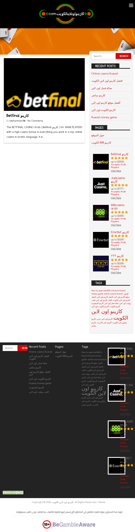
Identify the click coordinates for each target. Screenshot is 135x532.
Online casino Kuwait (104, 73)
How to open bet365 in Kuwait (105, 290)
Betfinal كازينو (18, 115)
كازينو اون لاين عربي (105, 319)
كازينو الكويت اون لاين (103, 110)
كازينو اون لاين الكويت (94, 390)
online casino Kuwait (113, 294)
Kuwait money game (104, 117)
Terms (101, 502)
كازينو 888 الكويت (101, 142)
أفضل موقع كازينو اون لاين (105, 102)
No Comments (35, 120)
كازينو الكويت (115, 306)
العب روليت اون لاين (39, 391)
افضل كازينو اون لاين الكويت (107, 80)
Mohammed (16, 120)
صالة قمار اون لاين (101, 88)
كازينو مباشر (98, 95)
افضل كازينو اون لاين (105, 297)
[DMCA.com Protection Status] (14, 493)
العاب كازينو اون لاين (104, 300)
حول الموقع (97, 135)
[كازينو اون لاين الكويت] (66, 23)
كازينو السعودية (97, 303)
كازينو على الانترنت (104, 322)
